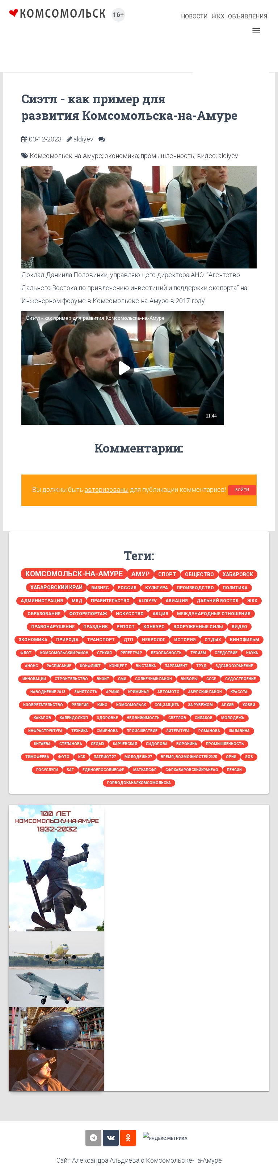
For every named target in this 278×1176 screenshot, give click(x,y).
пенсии (234, 770)
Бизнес (100, 587)
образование (44, 613)
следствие (226, 653)
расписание (59, 666)
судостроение (240, 679)
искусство (130, 613)
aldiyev (228, 155)
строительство (71, 679)
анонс (31, 666)
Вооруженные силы (198, 626)
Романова (209, 731)
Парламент (176, 666)
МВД (77, 600)
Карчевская (125, 744)
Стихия (104, 653)
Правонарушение (53, 626)
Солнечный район (153, 679)
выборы (189, 679)
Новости (194, 16)
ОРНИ (231, 757)
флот (25, 653)
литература (178, 731)
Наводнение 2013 (48, 692)
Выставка (146, 666)
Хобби (249, 705)
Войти (242, 490)
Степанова (70, 744)
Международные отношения (213, 613)
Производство (195, 587)
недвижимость (143, 718)
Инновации (34, 679)
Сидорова (157, 744)
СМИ (122, 679)
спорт (167, 574)
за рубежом (200, 705)
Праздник (95, 626)
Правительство (110, 600)
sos (249, 757)
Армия (112, 692)
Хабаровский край (56, 587)
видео (206, 155)
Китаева (42, 744)
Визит (103, 679)
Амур (140, 574)
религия (80, 705)
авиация (176, 600)
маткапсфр (145, 770)
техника (79, 731)
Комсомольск (131, 705)
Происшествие (142, 731)
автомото (168, 692)
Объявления (248, 16)
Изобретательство (43, 705)
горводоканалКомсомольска (139, 783)
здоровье (107, 718)
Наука (252, 653)
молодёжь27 (138, 757)
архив (228, 705)
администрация (42, 600)
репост (126, 626)
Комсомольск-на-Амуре (66, 155)
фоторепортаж (88, 613)
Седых (97, 744)
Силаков (203, 718)
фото (64, 757)
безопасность (166, 653)
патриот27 (105, 757)
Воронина (186, 744)
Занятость (85, 692)
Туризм (198, 653)
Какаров (42, 718)
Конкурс (154, 626)
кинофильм (244, 639)
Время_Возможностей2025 (189, 757)
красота (239, 692)
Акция (160, 613)
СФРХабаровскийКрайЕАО (191, 770)
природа (67, 639)
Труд (201, 666)
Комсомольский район (64, 653)
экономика (121, 155)
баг (70, 770)
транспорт (101, 639)
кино (102, 705)
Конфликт (90, 666)
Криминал (138, 692)
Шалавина (239, 731)
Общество (199, 574)
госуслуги (47, 770)
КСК (81, 757)
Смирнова (107, 731)
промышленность (167, 155)
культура (156, 587)
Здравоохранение (234, 666)
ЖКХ (217, 16)
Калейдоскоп (74, 718)
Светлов (177, 718)
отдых (213, 639)
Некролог (153, 639)
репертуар (131, 653)
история (185, 639)
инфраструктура (45, 731)
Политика (235, 587)
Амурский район (205, 692)
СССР (211, 679)
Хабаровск (238, 574)
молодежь (232, 718)
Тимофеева (37, 757)
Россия (127, 587)
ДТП (128, 639)
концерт (118, 666)
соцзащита (167, 705)
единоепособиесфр (104, 770)
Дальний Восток (218, 600)
